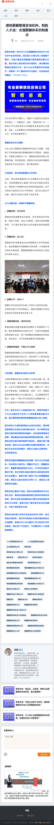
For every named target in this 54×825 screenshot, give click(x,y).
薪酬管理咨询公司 (13, 604)
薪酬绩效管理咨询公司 (15, 626)
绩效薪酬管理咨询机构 (15, 583)
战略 (5, 10)
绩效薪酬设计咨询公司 (36, 583)
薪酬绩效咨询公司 (13, 620)
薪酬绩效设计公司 (13, 631)
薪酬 (27, 10)
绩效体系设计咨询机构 (36, 552)
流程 (38, 10)
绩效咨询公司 (23, 557)
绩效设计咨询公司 (13, 589)
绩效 (16, 10)
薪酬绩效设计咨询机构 (32, 631)
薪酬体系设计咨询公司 (15, 594)
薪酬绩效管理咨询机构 (36, 626)
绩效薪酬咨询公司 (37, 573)
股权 (48, 10)
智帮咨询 (27, 547)
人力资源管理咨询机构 (36, 541)
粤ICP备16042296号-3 (43, 822)
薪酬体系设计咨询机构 (36, 594)
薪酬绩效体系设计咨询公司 (16, 610)
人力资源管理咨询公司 (15, 541)
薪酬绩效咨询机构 (30, 620)
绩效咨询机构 (37, 557)
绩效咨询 (10, 557)
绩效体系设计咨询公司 (15, 552)
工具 (5, 16)
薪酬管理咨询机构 (30, 604)
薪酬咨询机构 (37, 599)
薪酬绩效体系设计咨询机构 (16, 615)
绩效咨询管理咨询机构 (15, 562)
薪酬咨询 (10, 599)
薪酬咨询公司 (23, 599)
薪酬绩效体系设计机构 (39, 615)
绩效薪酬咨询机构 (13, 578)
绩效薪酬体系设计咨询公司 (34, 568)
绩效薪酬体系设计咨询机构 (16, 573)
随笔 (16, 16)
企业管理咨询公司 (13, 547)
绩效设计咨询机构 (30, 589)
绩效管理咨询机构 (13, 568)
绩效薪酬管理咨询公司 (32, 578)
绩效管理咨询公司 (34, 562)
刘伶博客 (20, 815)
